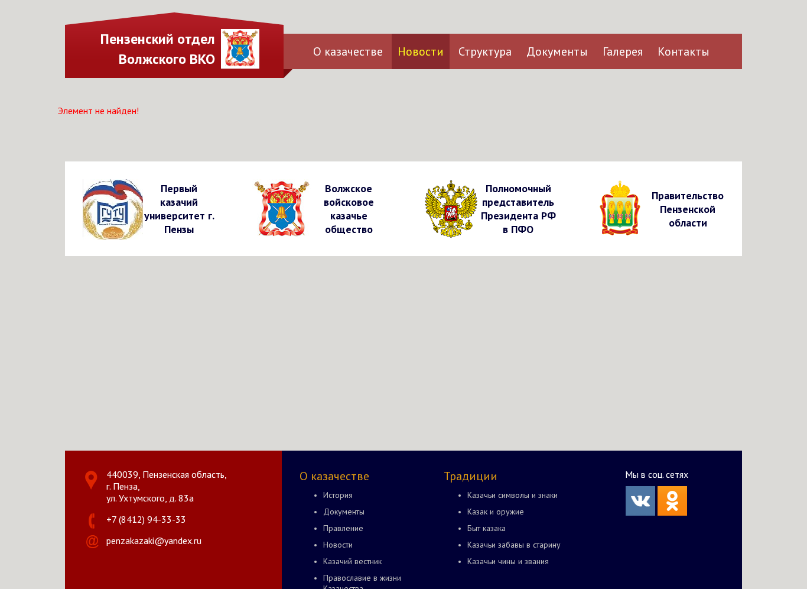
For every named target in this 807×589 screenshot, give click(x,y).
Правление (343, 528)
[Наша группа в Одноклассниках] (672, 512)
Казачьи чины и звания (508, 561)
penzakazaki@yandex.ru (153, 540)
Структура (485, 51)
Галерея (623, 51)
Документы (557, 51)
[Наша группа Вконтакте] (640, 512)
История (338, 495)
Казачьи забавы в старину (514, 544)
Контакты (684, 51)
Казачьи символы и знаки (512, 495)
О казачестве (348, 51)
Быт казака (486, 528)
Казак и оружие (495, 511)
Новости (421, 51)
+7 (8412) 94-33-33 (146, 519)
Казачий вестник (352, 561)
